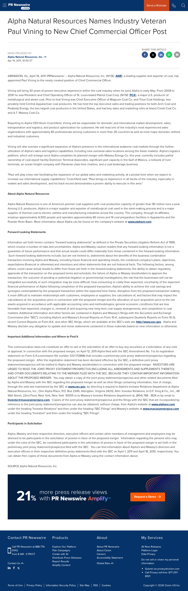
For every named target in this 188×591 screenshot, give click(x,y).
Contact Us (14, 563)
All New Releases (151, 547)
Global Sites (104, 563)
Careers (101, 554)
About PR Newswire (108, 547)
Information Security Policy (61, 585)
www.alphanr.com (139, 222)
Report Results (60, 561)
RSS (95, 585)
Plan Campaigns (61, 550)
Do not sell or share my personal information (160, 561)
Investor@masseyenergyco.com (29, 400)
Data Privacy (148, 554)
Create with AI (60, 554)
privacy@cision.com (168, 569)
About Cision (104, 550)
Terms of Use (15, 585)
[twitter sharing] (153, 55)
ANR (118, 76)
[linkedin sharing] (161, 55)
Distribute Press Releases (67, 558)
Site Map (84, 585)
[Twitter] (18, 568)
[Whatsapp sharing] (169, 55)
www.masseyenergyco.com (161, 409)
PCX (132, 95)
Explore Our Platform (64, 547)
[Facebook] (14, 568)
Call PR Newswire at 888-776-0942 (28, 548)
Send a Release (157, 5)
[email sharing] (177, 55)
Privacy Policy (34, 585)
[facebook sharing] (145, 55)
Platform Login (149, 550)
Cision (168, 585)
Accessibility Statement (110, 558)
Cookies (106, 585)
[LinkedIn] (10, 568)
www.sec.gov (76, 386)
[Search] (183, 5)
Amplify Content (61, 565)
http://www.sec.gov (148, 322)
